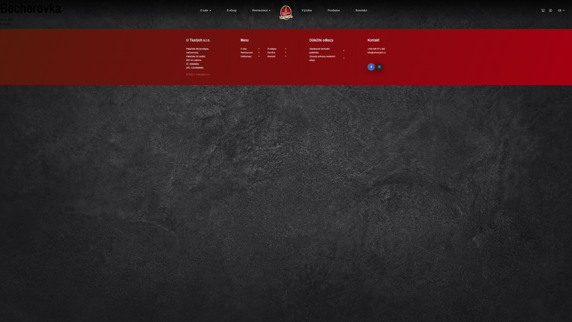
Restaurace (260, 10)
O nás (204, 10)
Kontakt (361, 10)
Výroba (306, 10)
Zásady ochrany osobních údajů (322, 58)
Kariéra (271, 52)
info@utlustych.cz (376, 52)
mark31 (7, 24)
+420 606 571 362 (376, 48)
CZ (559, 10)
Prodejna (334, 10)
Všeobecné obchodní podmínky (319, 50)
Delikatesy (246, 56)
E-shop (232, 10)
